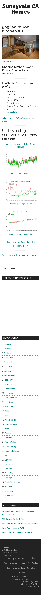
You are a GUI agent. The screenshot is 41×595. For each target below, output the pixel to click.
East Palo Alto (9, 375)
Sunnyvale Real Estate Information (20, 244)
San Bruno (9, 455)
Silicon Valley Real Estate (30, 584)
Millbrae (8, 411)
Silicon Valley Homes (31, 582)
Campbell (8, 362)
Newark (8, 429)
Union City (9, 491)
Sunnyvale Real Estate (20, 558)
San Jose (9, 464)
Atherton (7, 344)
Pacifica (8, 433)
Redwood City (10, 446)
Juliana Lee (14, 576)
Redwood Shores (12, 451)
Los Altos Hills (11, 398)
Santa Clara (9, 473)
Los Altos (9, 393)
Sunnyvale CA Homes (20, 9)
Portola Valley (10, 442)
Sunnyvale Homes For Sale (19, 255)
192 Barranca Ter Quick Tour (13, 519)
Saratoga (8, 478)
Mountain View (11, 424)
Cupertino (8, 366)
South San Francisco (13, 482)
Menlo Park (9, 406)
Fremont (8, 384)
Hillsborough (10, 389)
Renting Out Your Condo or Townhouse (17, 532)
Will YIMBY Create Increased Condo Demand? (20, 523)
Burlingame (8, 358)
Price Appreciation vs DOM (13, 528)
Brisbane (7, 353)
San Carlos (9, 460)
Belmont (7, 349)
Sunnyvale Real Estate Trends (20, 570)
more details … (12, 112)
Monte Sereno (10, 420)
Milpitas (8, 415)
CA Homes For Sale (31, 587)
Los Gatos (9, 402)
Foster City (8, 380)
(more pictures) (8, 61)
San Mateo (9, 469)
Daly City (7, 371)
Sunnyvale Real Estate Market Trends (20, 145)
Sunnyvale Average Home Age (20, 234)
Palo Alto (8, 438)
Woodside (9, 495)
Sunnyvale (9, 486)
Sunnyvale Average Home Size (20, 173)
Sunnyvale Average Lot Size (20, 204)
